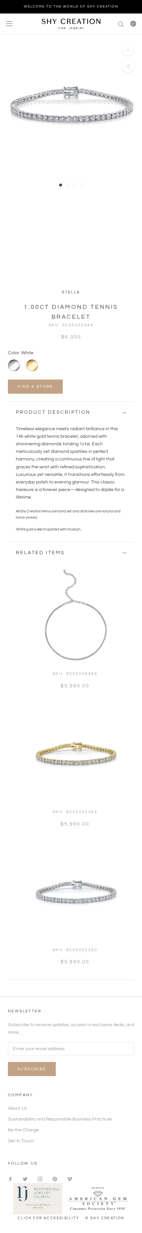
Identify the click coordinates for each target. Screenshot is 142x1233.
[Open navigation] (9, 23)
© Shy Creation (104, 1218)
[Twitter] (25, 1179)
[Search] (121, 24)
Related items (40, 552)
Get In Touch (21, 1141)
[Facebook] (10, 1179)
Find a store (35, 386)
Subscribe (32, 1069)
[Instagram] (40, 1179)
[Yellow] (32, 365)
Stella (71, 292)
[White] (14, 365)
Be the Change (23, 1130)
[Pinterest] (55, 1179)
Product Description (53, 412)
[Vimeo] (69, 1179)
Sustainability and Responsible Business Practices (60, 1119)
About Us (17, 1108)
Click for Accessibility (48, 1218)
